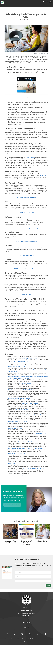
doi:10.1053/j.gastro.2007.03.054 (29, 358)
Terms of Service (7, 639)
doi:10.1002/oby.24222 (25, 383)
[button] (50, 1)
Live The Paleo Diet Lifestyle (26, 613)
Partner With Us (26, 615)
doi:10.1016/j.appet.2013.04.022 (26, 441)
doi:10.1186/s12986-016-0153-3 (34, 415)
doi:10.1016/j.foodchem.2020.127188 (17, 421)
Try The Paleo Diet (26, 610)
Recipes (26, 619)
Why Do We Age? (42, 541)
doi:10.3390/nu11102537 (21, 409)
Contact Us (26, 630)
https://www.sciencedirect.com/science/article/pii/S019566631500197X (26, 448)
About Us (26, 627)
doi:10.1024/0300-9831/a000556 (16, 453)
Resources (26, 625)
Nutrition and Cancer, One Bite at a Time (10, 542)
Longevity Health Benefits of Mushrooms (26, 542)
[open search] (47, 1)
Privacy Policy (14, 639)
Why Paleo (26, 608)
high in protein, (43, 175)
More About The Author (12, 505)
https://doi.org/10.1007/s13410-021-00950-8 (34, 468)
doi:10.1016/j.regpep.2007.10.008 (30, 403)
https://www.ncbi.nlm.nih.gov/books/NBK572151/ (21, 389)
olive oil (20, 248)
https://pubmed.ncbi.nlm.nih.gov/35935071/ (19, 475)
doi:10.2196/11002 (13, 463)
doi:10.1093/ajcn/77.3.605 (15, 428)
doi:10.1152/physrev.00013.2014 (16, 366)
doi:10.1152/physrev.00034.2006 (20, 361)
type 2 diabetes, (31, 157)
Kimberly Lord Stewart (26, 19)
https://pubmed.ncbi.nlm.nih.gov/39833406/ (19, 398)
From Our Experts (26, 622)
